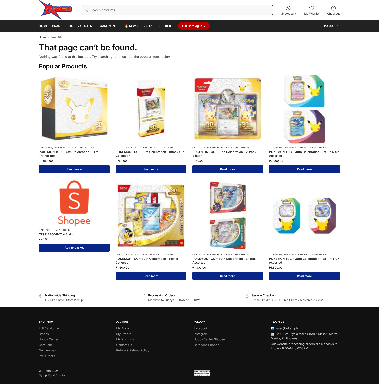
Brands (44, 334)
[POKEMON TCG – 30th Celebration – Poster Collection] (151, 215)
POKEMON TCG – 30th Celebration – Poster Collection (147, 261)
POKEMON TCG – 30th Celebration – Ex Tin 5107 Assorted (304, 154)
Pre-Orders (47, 356)
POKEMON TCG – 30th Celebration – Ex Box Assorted (224, 261)
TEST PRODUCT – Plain (56, 234)
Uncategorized (64, 230)
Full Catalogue (49, 328)
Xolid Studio (56, 375)
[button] (332, 26)
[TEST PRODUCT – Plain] (74, 203)
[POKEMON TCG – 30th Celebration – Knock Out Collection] (151, 108)
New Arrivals (48, 350)
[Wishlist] (104, 79)
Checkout (333, 13)
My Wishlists (125, 339)
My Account (288, 13)
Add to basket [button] (74, 247)
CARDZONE (45, 147)
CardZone (46, 345)
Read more (74, 169)
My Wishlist (311, 13)
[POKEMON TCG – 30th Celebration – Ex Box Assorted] (227, 215)
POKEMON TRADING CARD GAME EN (75, 147)
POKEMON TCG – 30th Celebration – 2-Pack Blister (224, 154)
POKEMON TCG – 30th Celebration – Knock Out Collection (150, 154)
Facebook (201, 328)
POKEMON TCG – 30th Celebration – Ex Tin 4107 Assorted (304, 261)
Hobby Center (48, 339)
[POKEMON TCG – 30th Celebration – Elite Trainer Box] (74, 108)
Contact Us (124, 345)
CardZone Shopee (206, 345)
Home (42, 37)
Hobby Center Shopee (209, 339)
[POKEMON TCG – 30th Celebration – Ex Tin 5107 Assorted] (304, 108)
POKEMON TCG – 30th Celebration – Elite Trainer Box (68, 154)
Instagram (201, 334)
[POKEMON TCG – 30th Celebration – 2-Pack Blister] (227, 108)
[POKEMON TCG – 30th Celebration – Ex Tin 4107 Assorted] (304, 215)
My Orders (123, 334)
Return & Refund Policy (132, 350)
